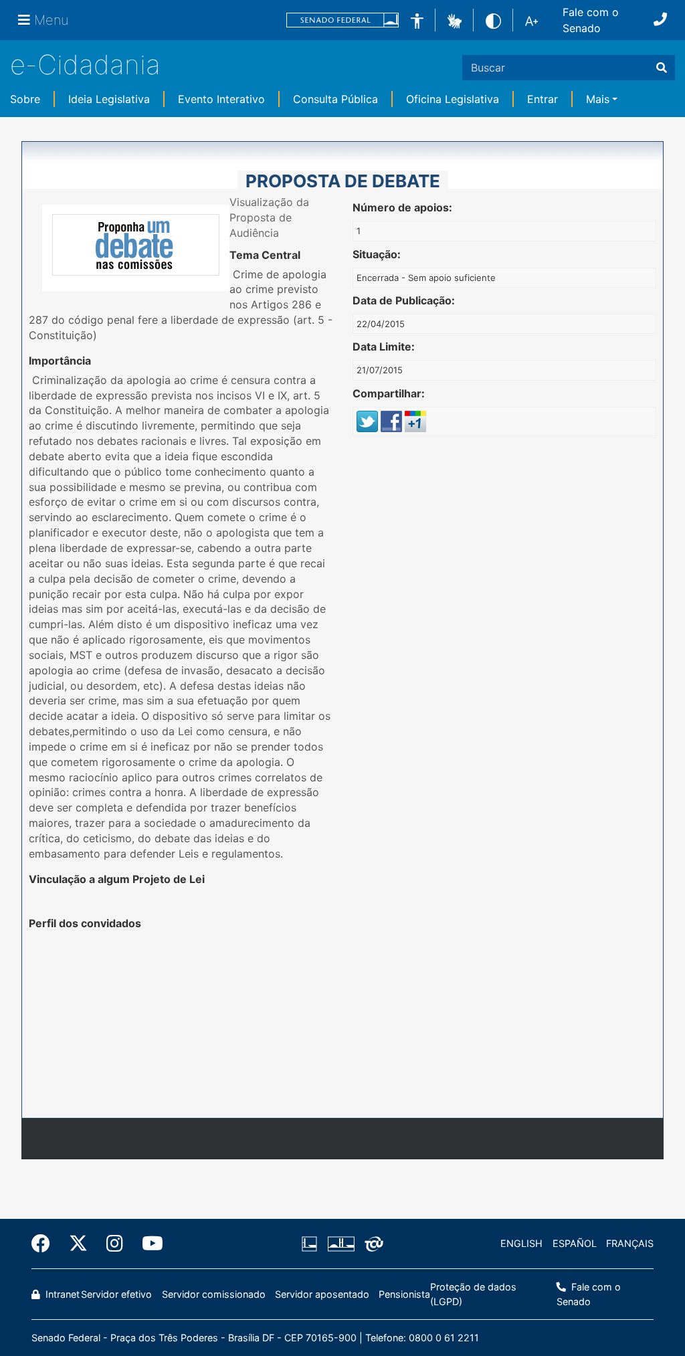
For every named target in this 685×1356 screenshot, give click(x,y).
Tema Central (264, 255)
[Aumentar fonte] (531, 20)
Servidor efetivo (116, 1294)
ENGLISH (521, 1243)
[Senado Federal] (342, 20)
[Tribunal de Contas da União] (371, 1244)
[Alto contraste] (493, 19)
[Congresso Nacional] (340, 1244)
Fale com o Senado (591, 20)
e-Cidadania (85, 64)
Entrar (542, 99)
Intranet (61, 1294)
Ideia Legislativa (109, 99)
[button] (455, 19)
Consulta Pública (335, 99)
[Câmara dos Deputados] (312, 1244)
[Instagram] (114, 1244)
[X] (78, 1244)
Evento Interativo (221, 99)
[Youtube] (147, 1244)
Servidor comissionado (214, 1294)
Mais (597, 99)
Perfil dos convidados (85, 923)
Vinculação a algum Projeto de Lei (117, 879)
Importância (60, 360)
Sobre (25, 99)
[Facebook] (45, 1244)
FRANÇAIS (630, 1243)
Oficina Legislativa (452, 99)
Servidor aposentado (322, 1294)
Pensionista (404, 1294)
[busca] (661, 68)
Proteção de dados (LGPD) (473, 1294)
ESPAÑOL (575, 1243)
